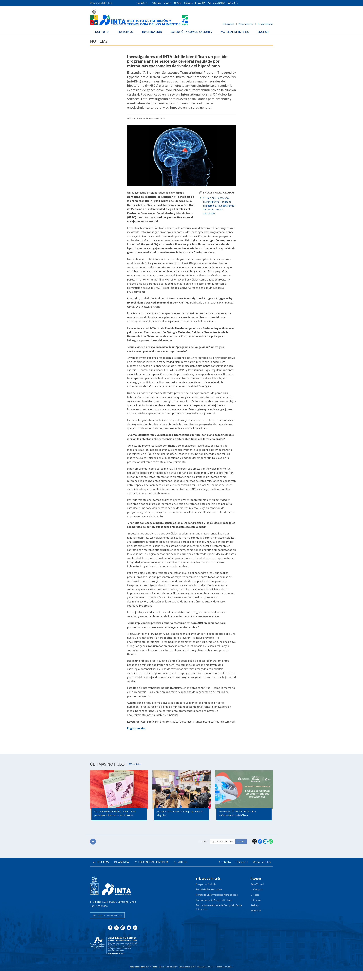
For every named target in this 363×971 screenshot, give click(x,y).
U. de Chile (210, 967)
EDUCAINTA (233, 3)
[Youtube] (129, 927)
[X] (116, 927)
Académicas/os (246, 23)
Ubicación (241, 862)
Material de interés (235, 32)
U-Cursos (167, 3)
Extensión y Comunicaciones (191, 32)
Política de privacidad (225, 967)
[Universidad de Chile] (101, 3)
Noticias (98, 41)
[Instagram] (122, 927)
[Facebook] (110, 927)
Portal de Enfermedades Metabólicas (217, 894)
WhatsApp (270, 841)
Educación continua (153, 862)
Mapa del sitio (262, 862)
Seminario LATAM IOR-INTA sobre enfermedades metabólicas (237, 813)
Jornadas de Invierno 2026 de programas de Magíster (180, 813)
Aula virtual (156, 3)
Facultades (141, 3)
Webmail (256, 910)
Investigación (152, 32)
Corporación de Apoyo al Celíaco (214, 900)
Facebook (260, 841)
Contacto (225, 862)
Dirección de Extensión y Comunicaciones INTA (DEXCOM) (182, 967)
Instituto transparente (107, 915)
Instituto (101, 32)
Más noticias (135, 764)
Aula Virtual (257, 884)
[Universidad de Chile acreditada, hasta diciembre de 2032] (114, 945)
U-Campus (257, 889)
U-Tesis (255, 894)
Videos (182, 862)
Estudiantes (228, 23)
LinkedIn (265, 841)
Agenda (123, 862)
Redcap (255, 905)
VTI (151, 967)
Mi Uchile (178, 3)
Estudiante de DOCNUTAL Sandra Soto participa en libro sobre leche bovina (115, 813)
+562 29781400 (99, 906)
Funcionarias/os (265, 23)
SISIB (146, 967)
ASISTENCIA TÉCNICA (216, 3)
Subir (93, 842)
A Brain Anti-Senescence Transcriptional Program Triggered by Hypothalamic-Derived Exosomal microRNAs (219, 205)
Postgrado (125, 32)
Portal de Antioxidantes (209, 889)
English (263, 32)
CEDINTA (201, 3)
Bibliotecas (188, 3)
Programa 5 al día (206, 884)
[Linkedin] (135, 927)
